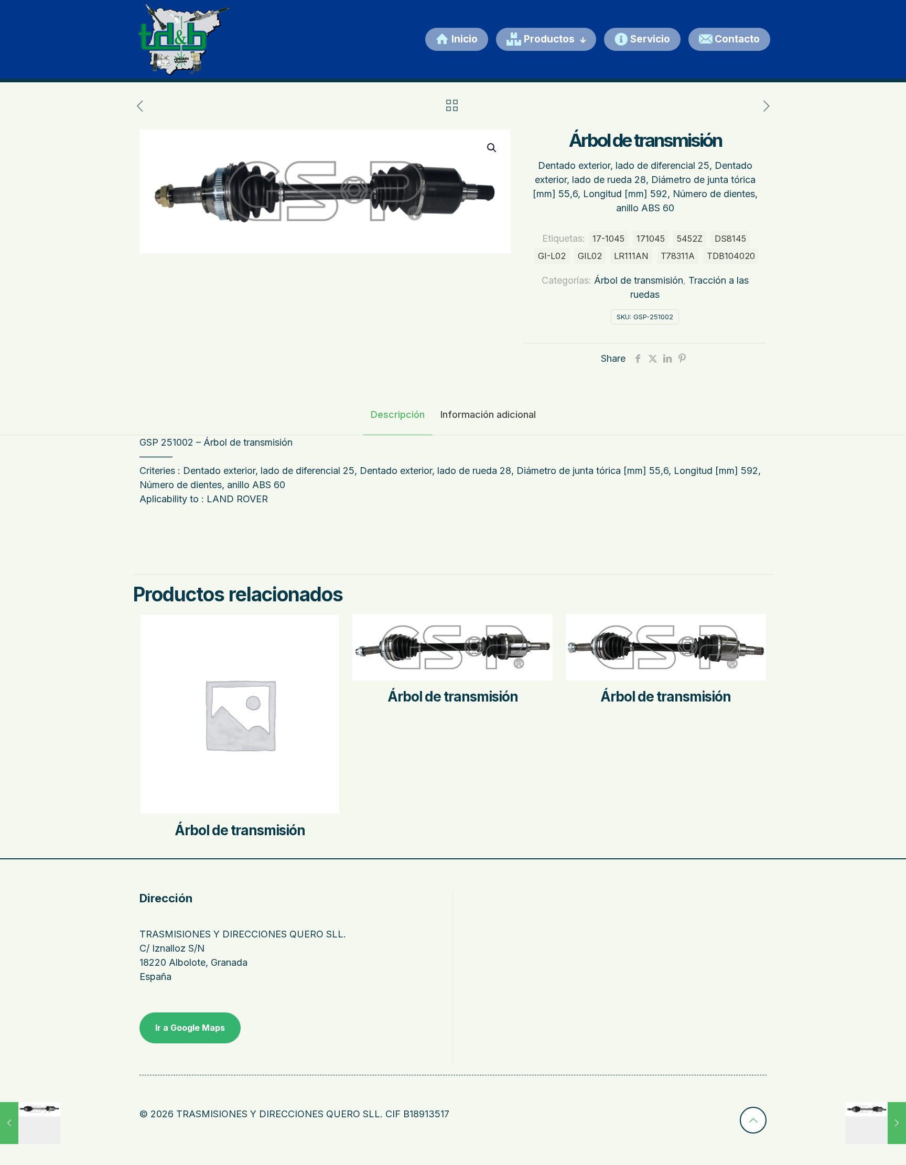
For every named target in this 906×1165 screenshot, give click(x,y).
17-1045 (608, 238)
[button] (492, 147)
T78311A (678, 256)
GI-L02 (552, 256)
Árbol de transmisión (638, 280)
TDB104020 (731, 256)
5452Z (690, 238)
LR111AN (631, 256)
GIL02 (590, 256)
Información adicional (488, 414)
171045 (651, 238)
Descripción (398, 414)
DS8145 (730, 238)
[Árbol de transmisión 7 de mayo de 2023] (30, 1123)
